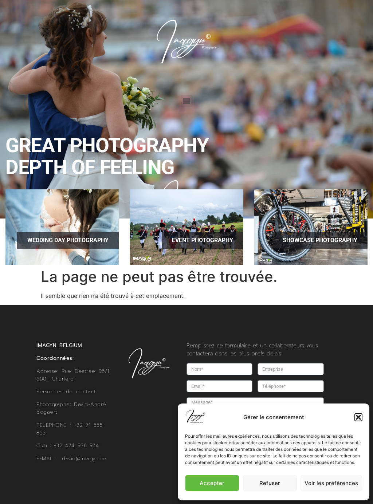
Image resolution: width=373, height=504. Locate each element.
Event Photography (202, 240)
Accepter (212, 483)
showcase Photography (320, 240)
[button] (358, 417)
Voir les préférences (331, 483)
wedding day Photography (68, 240)
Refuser (269, 483)
